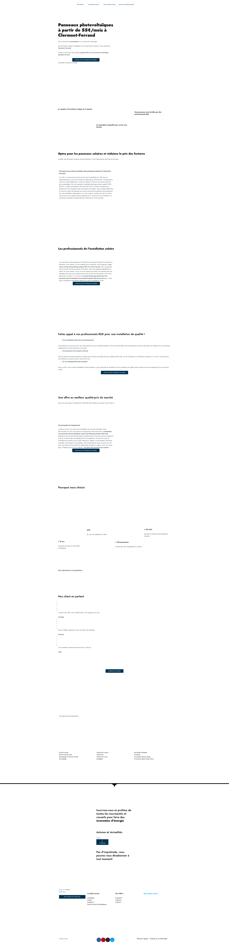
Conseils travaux (93, 4)
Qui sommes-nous (109, 4)
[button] (85, 60)
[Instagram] (108, 940)
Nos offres (80, 4)
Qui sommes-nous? (151, 893)
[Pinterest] (103, 940)
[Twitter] (112, 940)
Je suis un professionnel (126, 4)
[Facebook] (99, 940)
